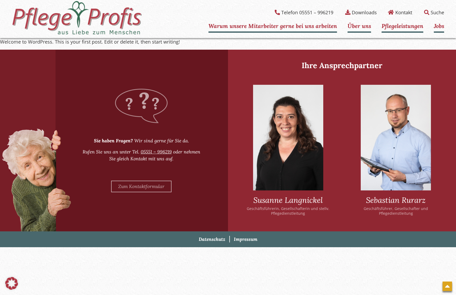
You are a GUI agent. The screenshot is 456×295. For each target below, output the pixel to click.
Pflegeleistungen (402, 26)
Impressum (245, 239)
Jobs (439, 26)
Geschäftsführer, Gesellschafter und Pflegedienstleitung (396, 211)
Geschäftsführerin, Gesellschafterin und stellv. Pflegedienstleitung (288, 211)
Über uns (359, 26)
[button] (11, 283)
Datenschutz (212, 239)
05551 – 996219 (156, 152)
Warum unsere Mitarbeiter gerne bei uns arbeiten (272, 26)
